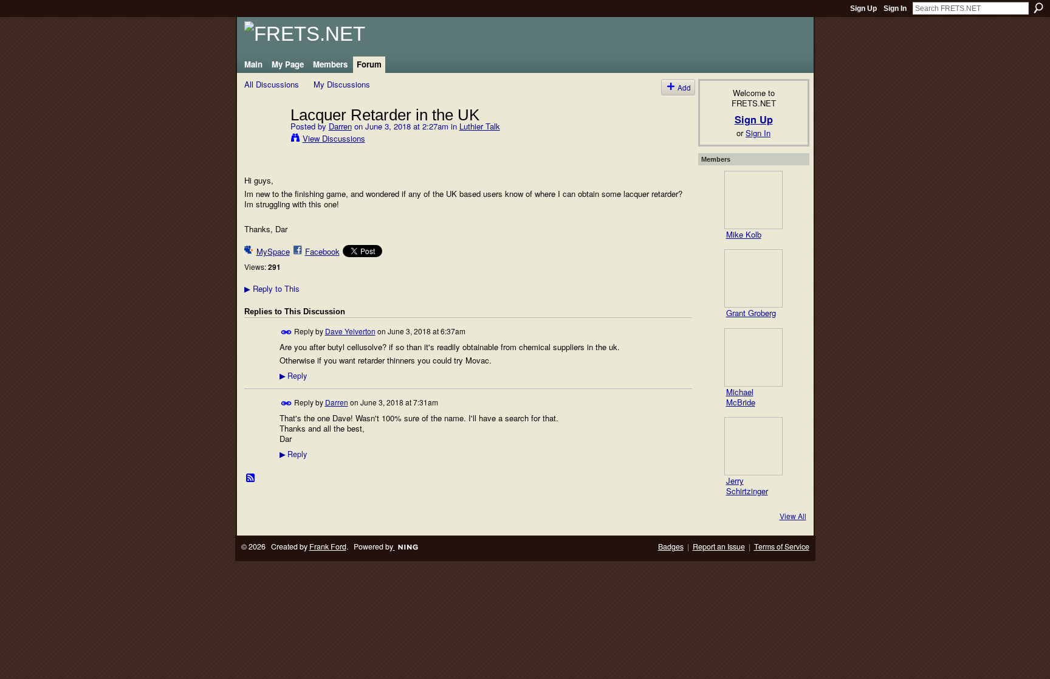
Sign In (895, 8)
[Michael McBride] (753, 357)
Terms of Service (781, 546)
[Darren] (263, 140)
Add (684, 87)
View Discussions (334, 138)
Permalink (286, 332)
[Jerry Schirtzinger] (753, 446)
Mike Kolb (743, 234)
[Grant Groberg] (753, 278)
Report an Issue (719, 546)
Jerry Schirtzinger (747, 486)
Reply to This (272, 288)
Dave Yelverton (350, 331)
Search (1038, 7)
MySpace (273, 251)
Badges (671, 546)
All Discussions (271, 84)
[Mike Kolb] (753, 200)
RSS (250, 478)
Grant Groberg (751, 313)
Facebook (322, 251)
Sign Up (863, 8)
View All (793, 516)
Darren (340, 126)
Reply (293, 375)
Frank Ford (327, 546)
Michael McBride (740, 397)
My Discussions (342, 84)
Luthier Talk (479, 126)
